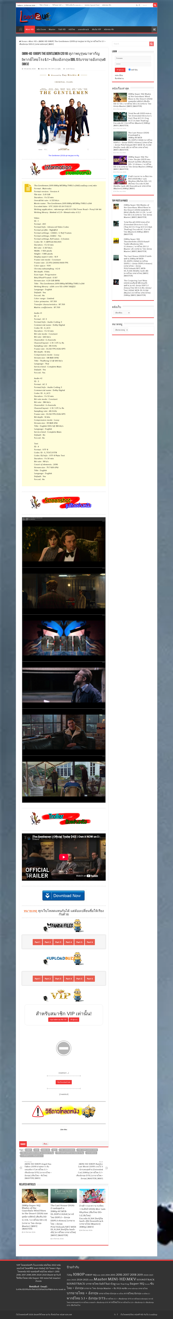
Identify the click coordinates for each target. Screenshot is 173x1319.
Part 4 (69, 942)
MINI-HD (45, 1150)
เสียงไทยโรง (75, 1305)
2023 (73, 1280)
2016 (119, 1274)
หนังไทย (72, 29)
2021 (151, 1275)
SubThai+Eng (107, 1283)
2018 (133, 1274)
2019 (36, 1150)
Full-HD (62, 29)
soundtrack (83, 29)
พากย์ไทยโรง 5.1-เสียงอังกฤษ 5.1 (32, 1156)
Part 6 (90, 942)
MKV (54, 1150)
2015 (112, 1274)
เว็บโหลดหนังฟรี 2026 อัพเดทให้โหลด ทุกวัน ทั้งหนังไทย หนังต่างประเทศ (44, 1314)
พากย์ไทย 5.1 (146, 1294)
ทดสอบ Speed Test (92, 5)
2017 (126, 1274)
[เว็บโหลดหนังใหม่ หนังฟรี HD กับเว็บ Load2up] (35, 16)
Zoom (147, 1284)
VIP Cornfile (56, 69)
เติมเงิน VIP (96, 29)
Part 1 (37, 942)
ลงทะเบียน (119, 75)
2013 (103, 1275)
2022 (69, 1280)
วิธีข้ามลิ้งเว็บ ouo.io (73, 5)
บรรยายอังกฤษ (91, 1153)
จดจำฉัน (134, 70)
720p (69, 1275)
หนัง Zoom (41, 29)
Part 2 (48, 942)
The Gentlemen (67, 1150)
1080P (28, 1150)
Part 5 (79, 942)
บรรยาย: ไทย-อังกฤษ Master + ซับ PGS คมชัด (105, 1288)
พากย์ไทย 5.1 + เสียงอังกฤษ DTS (119, 1299)
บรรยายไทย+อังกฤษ (107, 1293)
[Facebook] (139, 5)
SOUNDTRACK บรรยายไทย (83, 1283)
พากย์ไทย (120, 1294)
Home (20, 29)
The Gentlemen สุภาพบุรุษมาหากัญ (70, 1153)
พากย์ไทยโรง (114, 1302)
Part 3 (58, 942)
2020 (146, 1275)
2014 (107, 1275)
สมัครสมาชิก (106, 5)
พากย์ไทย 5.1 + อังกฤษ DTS (86, 1298)
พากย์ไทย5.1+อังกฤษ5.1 (140, 1299)
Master (52, 29)
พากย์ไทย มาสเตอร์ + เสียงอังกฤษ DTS (94, 1302)
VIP (49, 69)
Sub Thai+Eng (122, 1284)
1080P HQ (91, 1274)
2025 (86, 1279)
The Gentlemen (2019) (87, 1150)
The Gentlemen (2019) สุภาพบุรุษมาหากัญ (37, 1153)
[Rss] (137, 5)
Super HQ (137, 1283)
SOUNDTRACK (145, 1279)
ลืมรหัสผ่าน (119, 78)
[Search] (155, 5)
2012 (98, 1275)
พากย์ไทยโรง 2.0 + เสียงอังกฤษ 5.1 (133, 1302)
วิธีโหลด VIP (56, 5)
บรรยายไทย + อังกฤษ (82, 1293)
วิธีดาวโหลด (43, 5)
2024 (79, 1279)
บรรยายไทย (143, 1288)
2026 (91, 1280)
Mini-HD (30, 29)
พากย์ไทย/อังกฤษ (132, 1293)
